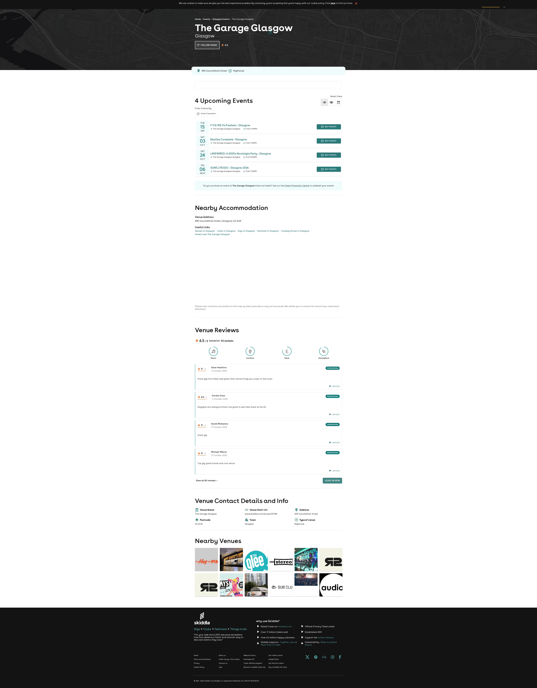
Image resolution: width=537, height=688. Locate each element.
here (333, 3)
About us (222, 655)
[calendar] (338, 102)
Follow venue (209, 45)
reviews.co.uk (284, 626)
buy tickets (330, 126)
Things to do (238, 629)
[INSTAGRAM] (332, 657)
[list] (324, 102)
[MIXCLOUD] (324, 657)
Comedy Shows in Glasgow (295, 231)
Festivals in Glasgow (268, 231)
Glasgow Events (221, 19)
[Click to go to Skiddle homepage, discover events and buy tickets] (202, 618)
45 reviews (227, 340)
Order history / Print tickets (229, 659)
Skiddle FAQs (273, 659)
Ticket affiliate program (253, 663)
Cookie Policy (199, 667)
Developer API (249, 659)
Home (198, 19)
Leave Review (332, 480)
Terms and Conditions (202, 659)
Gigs (197, 629)
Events (206, 19)
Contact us (223, 663)
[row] (331, 102)
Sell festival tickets (276, 663)
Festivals (221, 629)
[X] (307, 657)
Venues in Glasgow (205, 231)
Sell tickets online (275, 655)
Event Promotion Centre (297, 185)
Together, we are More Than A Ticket (279, 643)
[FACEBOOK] (340, 657)
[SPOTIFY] (316, 657)
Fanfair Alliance (326, 637)
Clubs (207, 629)
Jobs (220, 667)
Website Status (250, 655)
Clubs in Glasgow (226, 231)
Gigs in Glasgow (246, 231)
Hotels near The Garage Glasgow (212, 234)
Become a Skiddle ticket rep (254, 667)
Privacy (196, 663)
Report (336, 386)
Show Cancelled (208, 113)
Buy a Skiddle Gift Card (277, 667)
